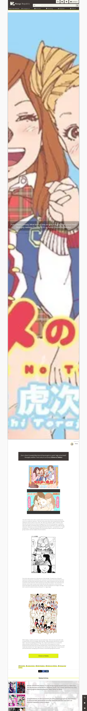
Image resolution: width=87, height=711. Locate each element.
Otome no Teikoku (48, 656)
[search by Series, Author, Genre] (77, 5)
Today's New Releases (14, 8)
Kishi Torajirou (41, 666)
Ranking (50, 8)
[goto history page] (58, 1)
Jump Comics (31, 666)
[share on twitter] (40, 671)
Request (62, 8)
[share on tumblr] (47, 671)
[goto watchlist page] (62, 1)
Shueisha (22, 666)
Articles (38, 8)
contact (75, 2)
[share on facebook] (43, 671)
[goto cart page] (66, 1)
